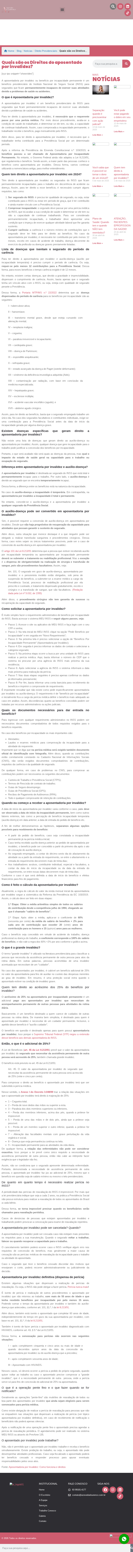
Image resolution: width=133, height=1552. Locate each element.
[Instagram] (120, 6)
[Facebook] (105, 1490)
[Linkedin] (127, 6)
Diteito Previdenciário (46, 50)
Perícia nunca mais (78, 1286)
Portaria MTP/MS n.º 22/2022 (39, 292)
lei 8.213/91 (63, 1307)
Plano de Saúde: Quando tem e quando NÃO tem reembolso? (100, 225)
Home (11, 50)
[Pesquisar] (126, 64)
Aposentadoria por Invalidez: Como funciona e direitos (37, 1467)
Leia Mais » (97, 135)
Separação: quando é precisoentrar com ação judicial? (99, 117)
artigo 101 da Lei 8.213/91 (17, 551)
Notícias (28, 50)
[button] (62, 9)
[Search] (113, 6)
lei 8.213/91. (36, 1320)
